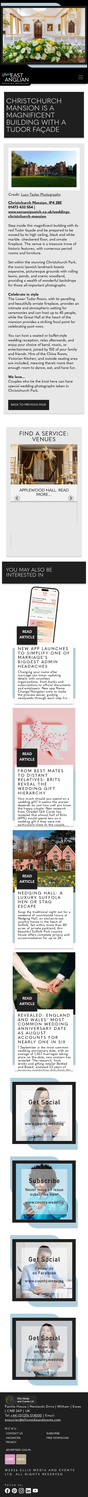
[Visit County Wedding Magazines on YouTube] (36, 1490)
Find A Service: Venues (44, 437)
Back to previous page (28, 404)
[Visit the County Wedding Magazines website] (21, 1459)
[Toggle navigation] (80, 77)
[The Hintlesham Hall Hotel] (44, 35)
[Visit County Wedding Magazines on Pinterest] (15, 1490)
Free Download (57, 1438)
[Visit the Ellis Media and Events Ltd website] (21, 1400)
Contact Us (14, 1433)
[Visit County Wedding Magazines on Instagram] (22, 1490)
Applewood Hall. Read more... (44, 492)
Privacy (11, 1442)
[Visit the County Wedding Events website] (10, 1459)
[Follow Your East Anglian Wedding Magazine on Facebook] (44, 1270)
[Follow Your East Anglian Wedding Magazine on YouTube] (44, 1349)
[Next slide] (71, 498)
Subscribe (53, 1433)
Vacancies (13, 1438)
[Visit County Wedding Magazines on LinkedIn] (29, 1490)
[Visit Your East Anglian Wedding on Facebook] (8, 1490)
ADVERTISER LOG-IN (18, 1450)
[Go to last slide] (17, 498)
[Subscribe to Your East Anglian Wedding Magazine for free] (44, 1191)
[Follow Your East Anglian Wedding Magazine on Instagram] (44, 1113)
